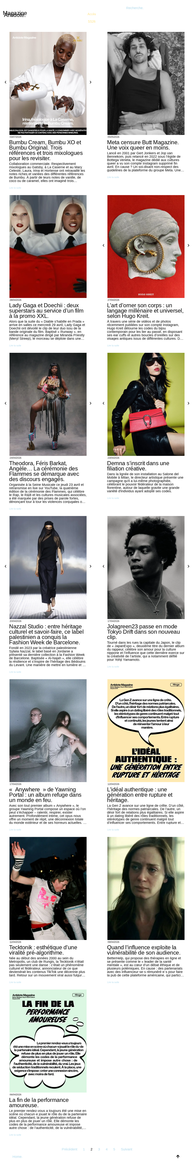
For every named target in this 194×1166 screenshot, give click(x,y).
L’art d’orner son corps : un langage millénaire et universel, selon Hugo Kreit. (145, 310)
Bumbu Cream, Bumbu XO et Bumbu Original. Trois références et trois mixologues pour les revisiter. (46, 150)
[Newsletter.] (91, 15)
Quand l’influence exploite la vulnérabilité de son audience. (143, 950)
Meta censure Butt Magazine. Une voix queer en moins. (143, 145)
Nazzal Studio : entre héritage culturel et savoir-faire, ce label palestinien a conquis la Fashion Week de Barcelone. (46, 634)
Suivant (126, 1149)
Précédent (69, 1149)
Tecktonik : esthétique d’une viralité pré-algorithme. (43, 950)
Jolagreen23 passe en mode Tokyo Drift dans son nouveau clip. (143, 631)
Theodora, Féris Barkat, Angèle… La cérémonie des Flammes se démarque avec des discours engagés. (44, 471)
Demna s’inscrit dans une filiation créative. (138, 466)
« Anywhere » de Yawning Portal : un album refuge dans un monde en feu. (45, 794)
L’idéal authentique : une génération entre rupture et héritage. (139, 794)
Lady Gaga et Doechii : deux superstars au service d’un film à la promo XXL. (46, 310)
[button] (5, 82)
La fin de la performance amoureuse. (39, 1102)
